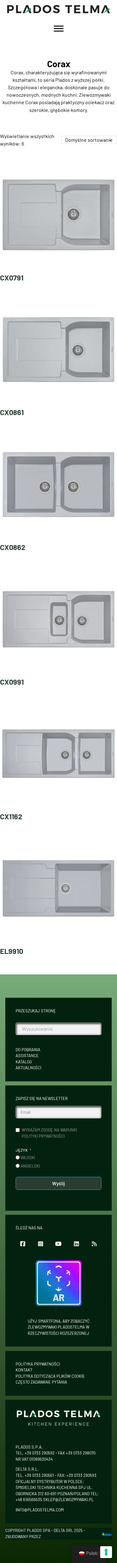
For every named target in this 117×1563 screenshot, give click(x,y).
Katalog (24, 1061)
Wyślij (58, 1183)
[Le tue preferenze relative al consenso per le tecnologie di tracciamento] (106, 1552)
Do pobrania (28, 1049)
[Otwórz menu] (58, 28)
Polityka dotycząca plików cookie (50, 1376)
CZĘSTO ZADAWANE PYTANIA (41, 1382)
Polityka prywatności (38, 1364)
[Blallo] (107, 1534)
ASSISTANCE (27, 1055)
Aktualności (28, 1067)
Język (22, 1150)
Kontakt (24, 1369)
